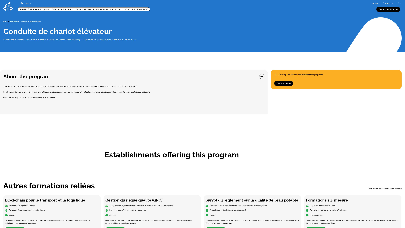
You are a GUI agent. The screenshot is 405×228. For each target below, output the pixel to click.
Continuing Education (62, 9)
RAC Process (116, 9)
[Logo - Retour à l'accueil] (8, 7)
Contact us (388, 3)
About (375, 3)
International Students (136, 9)
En (399, 3)
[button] (133, 76)
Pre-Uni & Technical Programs (34, 9)
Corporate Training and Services (92, 9)
